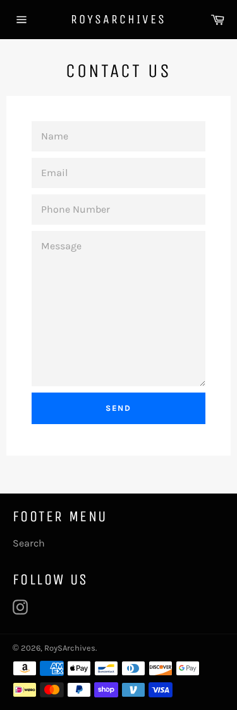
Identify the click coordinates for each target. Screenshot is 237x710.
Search (29, 543)
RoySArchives (118, 19)
